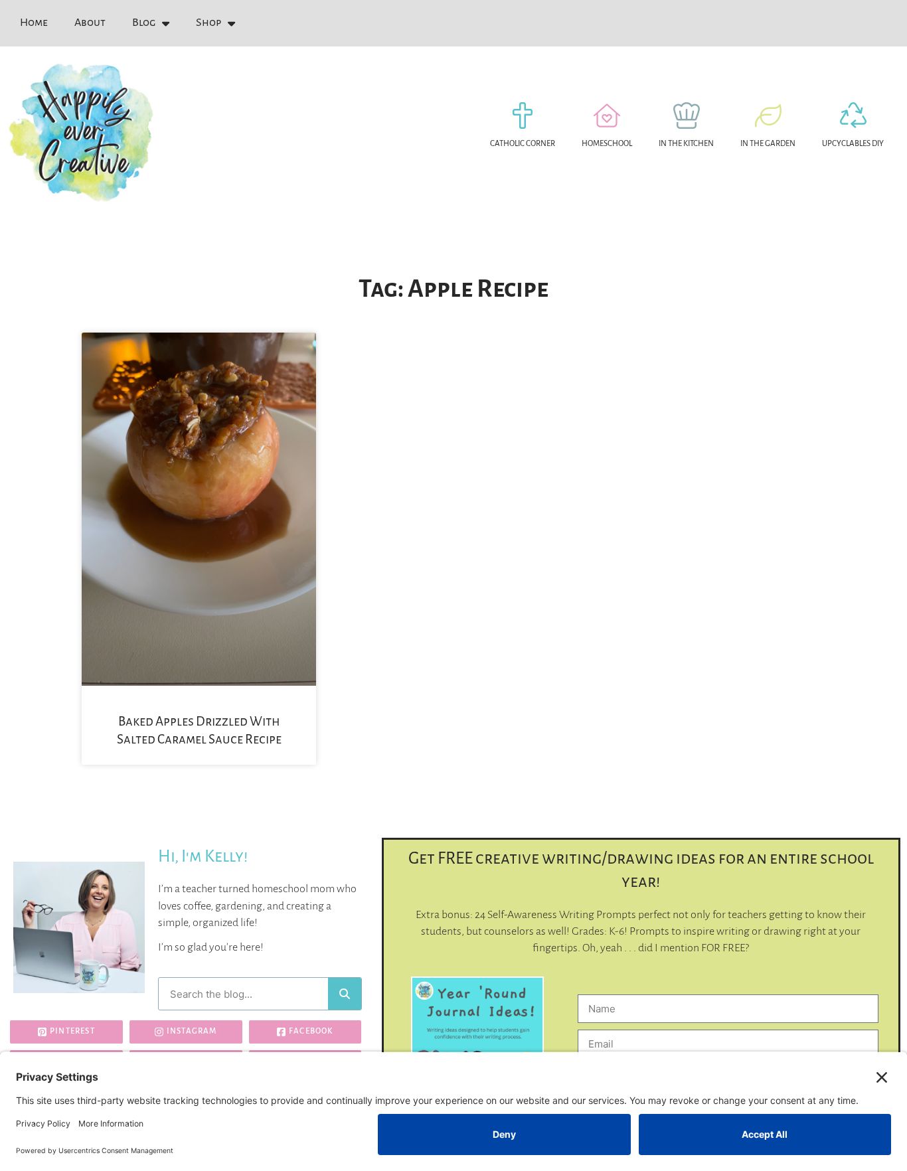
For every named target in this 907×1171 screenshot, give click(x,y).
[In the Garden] (768, 115)
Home (34, 23)
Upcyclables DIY (853, 143)
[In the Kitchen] (686, 115)
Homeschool (607, 143)
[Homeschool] (607, 115)
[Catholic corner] (522, 115)
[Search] (344, 994)
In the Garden (767, 143)
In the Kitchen (686, 143)
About (90, 23)
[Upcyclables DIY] (853, 115)
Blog (143, 23)
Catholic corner (522, 143)
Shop (208, 23)
